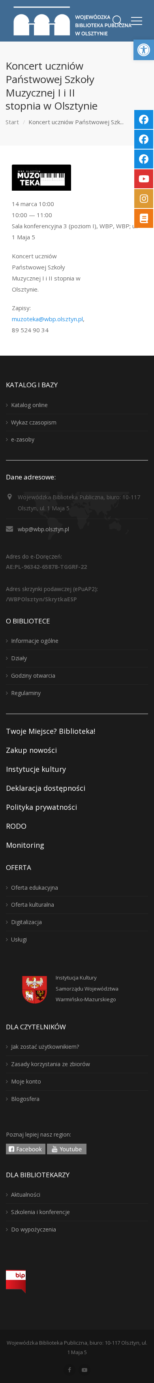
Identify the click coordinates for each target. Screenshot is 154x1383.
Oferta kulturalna (32, 904)
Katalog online (29, 405)
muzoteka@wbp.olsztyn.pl (47, 319)
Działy (19, 658)
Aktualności (25, 1194)
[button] (143, 50)
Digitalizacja (26, 922)
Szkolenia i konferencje (40, 1212)
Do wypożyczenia (33, 1229)
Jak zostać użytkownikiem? (45, 1046)
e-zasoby (22, 439)
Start (12, 122)
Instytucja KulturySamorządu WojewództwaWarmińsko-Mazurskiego (87, 988)
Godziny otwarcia (33, 675)
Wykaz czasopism (33, 422)
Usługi (19, 939)
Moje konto (26, 1081)
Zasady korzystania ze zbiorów (50, 1064)
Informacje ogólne (34, 640)
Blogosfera (25, 1099)
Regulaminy (26, 693)
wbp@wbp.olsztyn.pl (43, 529)
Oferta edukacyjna (34, 887)
